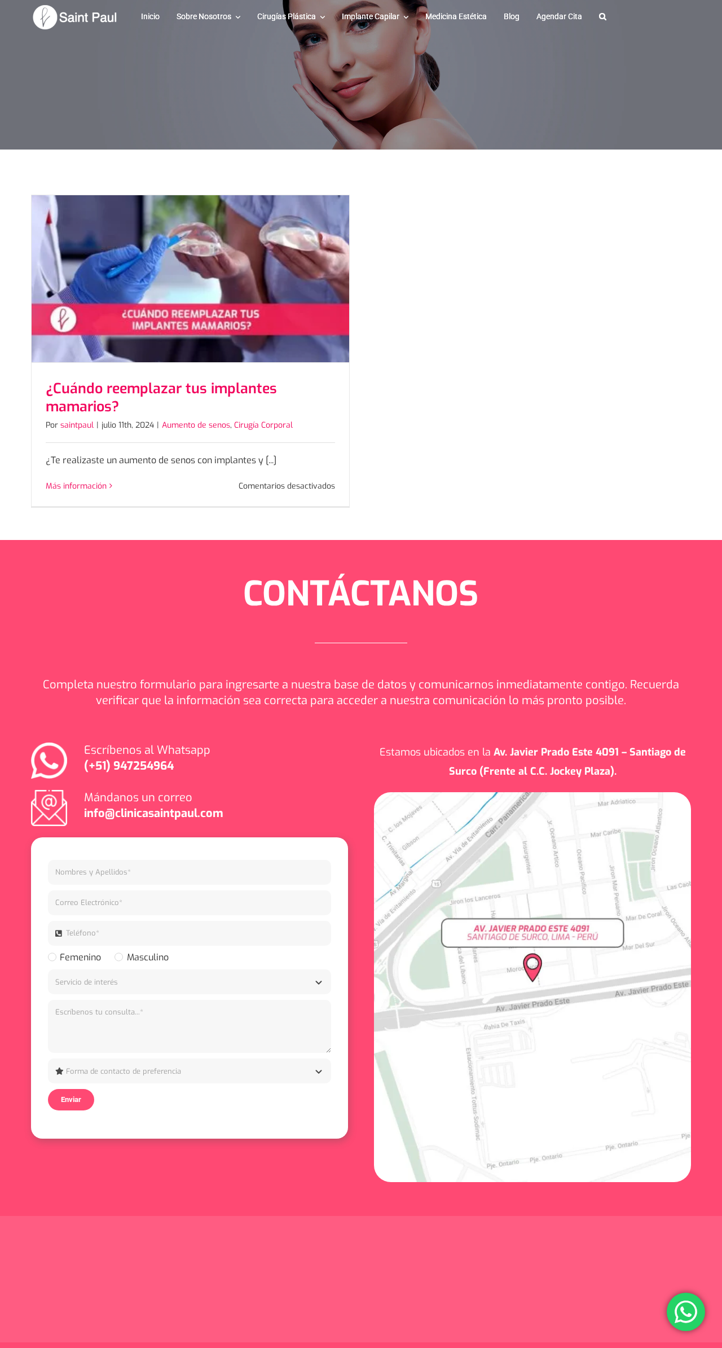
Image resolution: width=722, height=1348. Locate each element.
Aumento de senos (196, 425)
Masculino (147, 957)
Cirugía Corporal (263, 425)
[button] (602, 17)
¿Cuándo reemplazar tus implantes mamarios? (161, 397)
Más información (76, 486)
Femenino (80, 957)
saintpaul (77, 425)
